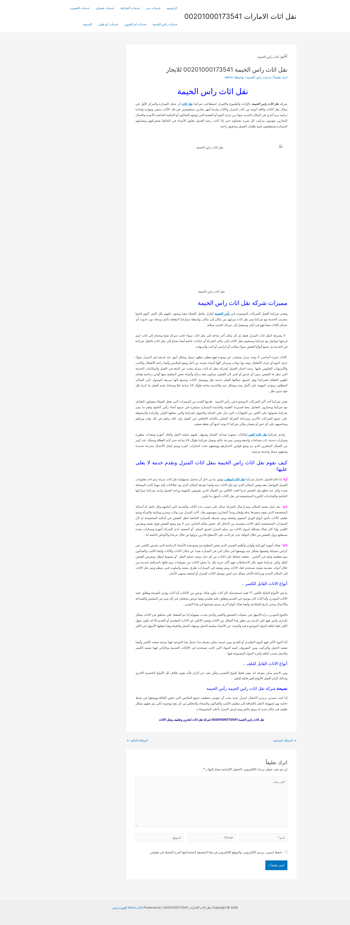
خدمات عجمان (105, 8)
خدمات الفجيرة (80, 8)
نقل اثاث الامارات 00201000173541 (240, 16)
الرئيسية (172, 8)
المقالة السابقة (284, 740)
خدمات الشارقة (130, 8)
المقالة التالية (137, 740)
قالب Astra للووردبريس (127, 907)
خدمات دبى (153, 8)
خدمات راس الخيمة (165, 24)
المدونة (87, 24)
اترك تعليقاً (280, 77)
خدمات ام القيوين (135, 24)
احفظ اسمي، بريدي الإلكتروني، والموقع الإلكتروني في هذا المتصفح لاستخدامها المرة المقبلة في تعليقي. (216, 852)
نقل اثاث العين (257, 434)
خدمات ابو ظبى (108, 24)
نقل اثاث (187, 104)
